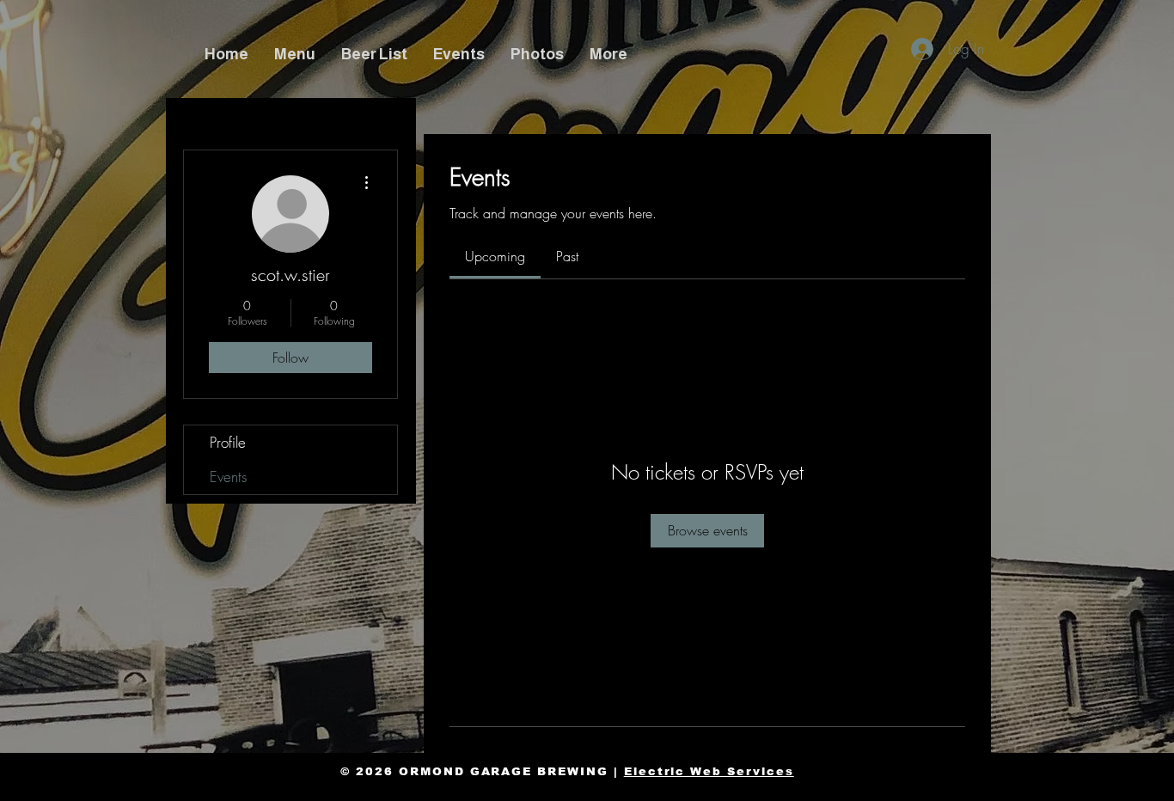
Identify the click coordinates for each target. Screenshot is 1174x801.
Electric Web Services (709, 771)
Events (228, 476)
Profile (228, 442)
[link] (495, 256)
